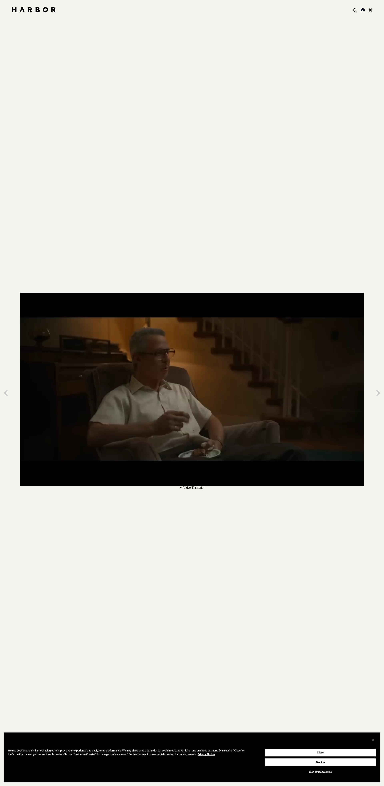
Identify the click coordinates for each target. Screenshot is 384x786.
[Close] (372, 740)
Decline (320, 762)
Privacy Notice (206, 754)
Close (320, 752)
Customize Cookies (320, 772)
